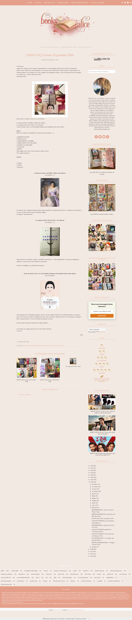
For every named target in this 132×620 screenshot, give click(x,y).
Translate (102, 332)
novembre (95, 486)
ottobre (94, 489)
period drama (20, 581)
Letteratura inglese (67, 577)
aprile (94, 503)
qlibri (55, 577)
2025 (92, 468)
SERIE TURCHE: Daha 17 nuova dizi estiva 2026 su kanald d (102, 433)
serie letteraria (123, 574)
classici (75, 570)
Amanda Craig (33, 581)
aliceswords (61, 574)
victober (46, 570)
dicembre (95, 484)
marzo (94, 505)
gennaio (26, 345)
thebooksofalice (50, 345)
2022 (91, 475)
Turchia (99, 574)
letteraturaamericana (6, 584)
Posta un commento (25, 394)
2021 (91, 477)
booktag (45, 581)
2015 (91, 556)
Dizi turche (49, 574)
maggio (94, 500)
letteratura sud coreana (59, 581)
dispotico (73, 581)
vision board (97, 577)
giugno (94, 498)
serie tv (38, 577)
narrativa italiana (35, 574)
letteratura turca (74, 574)
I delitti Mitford (110, 577)
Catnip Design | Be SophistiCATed (76, 610)
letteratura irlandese (86, 581)
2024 (92, 470)
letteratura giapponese (116, 570)
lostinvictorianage (99, 570)
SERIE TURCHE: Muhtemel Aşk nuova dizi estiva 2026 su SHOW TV (102, 454)
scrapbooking (14, 570)
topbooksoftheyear (6, 577)
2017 (91, 551)
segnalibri (99, 581)
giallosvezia (110, 574)
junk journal (22, 574)
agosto (94, 493)
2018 (91, 549)
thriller (2, 570)
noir (47, 577)
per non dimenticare (83, 577)
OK (89, 618)
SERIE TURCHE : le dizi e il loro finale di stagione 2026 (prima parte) (103, 412)
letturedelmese (36, 345)
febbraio (94, 507)
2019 (91, 482)
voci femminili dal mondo (23, 577)
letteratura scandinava (6, 574)
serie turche (88, 574)
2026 (92, 466)
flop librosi (85, 570)
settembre (95, 491)
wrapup (61, 345)
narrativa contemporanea (60, 570)
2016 (91, 554)
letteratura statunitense (114, 581)
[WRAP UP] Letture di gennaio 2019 (102, 518)
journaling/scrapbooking (30, 570)
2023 (91, 473)
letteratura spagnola (6, 581)
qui (53, 133)
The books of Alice (57, 610)
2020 (92, 479)
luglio (94, 496)
